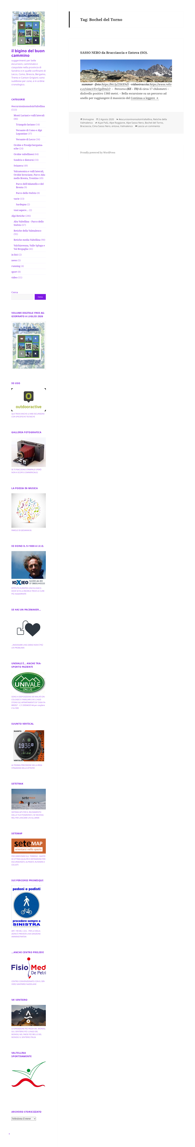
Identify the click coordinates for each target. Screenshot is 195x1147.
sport (14, 271)
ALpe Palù (103, 122)
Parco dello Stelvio (26, 193)
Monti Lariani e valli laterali (29, 115)
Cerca (14, 292)
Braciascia (85, 126)
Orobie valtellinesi (24, 154)
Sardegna (21, 204)
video (14, 277)
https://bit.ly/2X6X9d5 (115, 84)
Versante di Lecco (25, 139)
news (14, 260)
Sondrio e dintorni (24, 159)
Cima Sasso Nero (101, 126)
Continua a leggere (145, 98)
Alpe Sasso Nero (135, 122)
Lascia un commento (149, 126)
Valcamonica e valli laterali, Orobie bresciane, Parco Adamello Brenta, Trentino (30, 175)
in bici (14, 254)
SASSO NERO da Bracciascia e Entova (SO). (114, 52)
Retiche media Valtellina (27, 239)
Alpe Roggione (117, 122)
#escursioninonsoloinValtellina (28, 106)
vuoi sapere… (21, 210)
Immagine (88, 119)
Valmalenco (126, 126)
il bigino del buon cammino (28, 53)
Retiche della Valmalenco (27, 230)
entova (115, 126)
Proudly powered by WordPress (97, 152)
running (15, 266)
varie (16, 198)
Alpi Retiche (18, 215)
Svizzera (18, 165)
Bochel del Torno (154, 122)
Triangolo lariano (25, 124)
